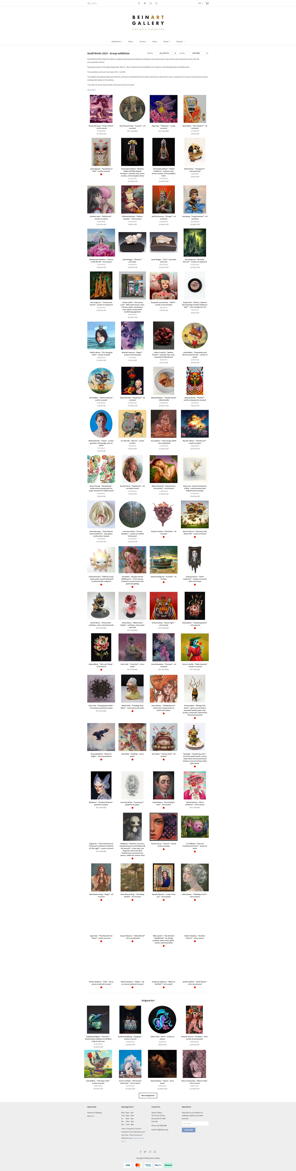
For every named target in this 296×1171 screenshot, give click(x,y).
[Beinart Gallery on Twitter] (141, 3)
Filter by (150, 53)
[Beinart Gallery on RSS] (152, 3)
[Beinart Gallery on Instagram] (150, 1152)
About (166, 41)
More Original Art (148, 1095)
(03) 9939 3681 (162, 1125)
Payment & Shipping (94, 1113)
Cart (207, 3)
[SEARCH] (88, 3)
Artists (143, 41)
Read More (91, 89)
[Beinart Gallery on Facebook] (137, 3)
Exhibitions (117, 41)
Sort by (182, 53)
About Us (90, 1116)
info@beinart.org (162, 1130)
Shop (130, 41)
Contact (179, 41)
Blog (155, 41)
